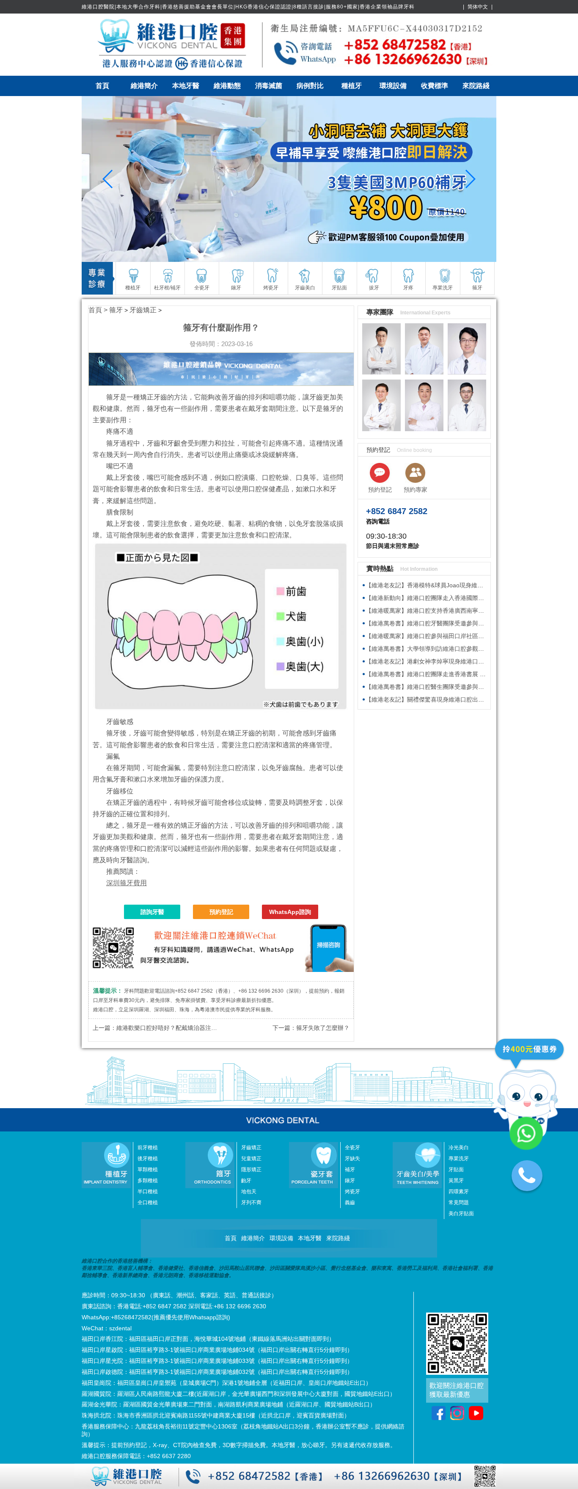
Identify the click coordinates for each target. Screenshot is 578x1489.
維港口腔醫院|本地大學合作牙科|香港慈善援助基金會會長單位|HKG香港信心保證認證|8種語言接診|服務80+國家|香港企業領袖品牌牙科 (248, 7)
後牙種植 (148, 1158)
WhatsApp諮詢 (290, 911)
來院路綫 (476, 85)
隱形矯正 (251, 1169)
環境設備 (393, 85)
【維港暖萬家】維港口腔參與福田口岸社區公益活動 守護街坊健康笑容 (458, 636)
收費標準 (434, 85)
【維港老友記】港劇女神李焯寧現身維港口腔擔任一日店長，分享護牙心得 (463, 661)
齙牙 (246, 1180)
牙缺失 (352, 1158)
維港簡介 (144, 85)
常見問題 (459, 1203)
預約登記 (221, 911)
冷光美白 (459, 1147)
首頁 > (98, 310)
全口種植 (148, 1203)
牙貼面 (456, 1169)
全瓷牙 (352, 1147)
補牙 (350, 1169)
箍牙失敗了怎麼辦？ (323, 1027)
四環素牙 (459, 1192)
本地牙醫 (185, 85)
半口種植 (148, 1192)
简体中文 (478, 7)
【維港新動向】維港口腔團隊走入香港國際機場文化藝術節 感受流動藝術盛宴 (467, 597)
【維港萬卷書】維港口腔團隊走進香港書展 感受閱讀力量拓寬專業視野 (458, 674)
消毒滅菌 (268, 85)
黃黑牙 (456, 1180)
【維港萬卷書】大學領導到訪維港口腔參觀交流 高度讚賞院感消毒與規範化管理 (470, 648)
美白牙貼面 (461, 1214)
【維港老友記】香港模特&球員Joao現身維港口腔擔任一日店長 (448, 585)
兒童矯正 (251, 1158)
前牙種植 (148, 1147)
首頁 (102, 85)
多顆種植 (148, 1180)
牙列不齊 (251, 1203)
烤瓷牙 (352, 1192)
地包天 (248, 1192)
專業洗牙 (459, 1158)
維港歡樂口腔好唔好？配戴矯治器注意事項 (172, 1027)
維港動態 (227, 85)
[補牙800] (289, 179)
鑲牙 (350, 1180)
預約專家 (415, 489)
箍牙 (116, 310)
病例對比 (310, 85)
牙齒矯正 (143, 310)
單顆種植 (148, 1169)
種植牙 (351, 85)
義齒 (350, 1203)
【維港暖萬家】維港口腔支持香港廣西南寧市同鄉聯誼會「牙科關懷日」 (460, 610)
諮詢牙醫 (152, 911)
